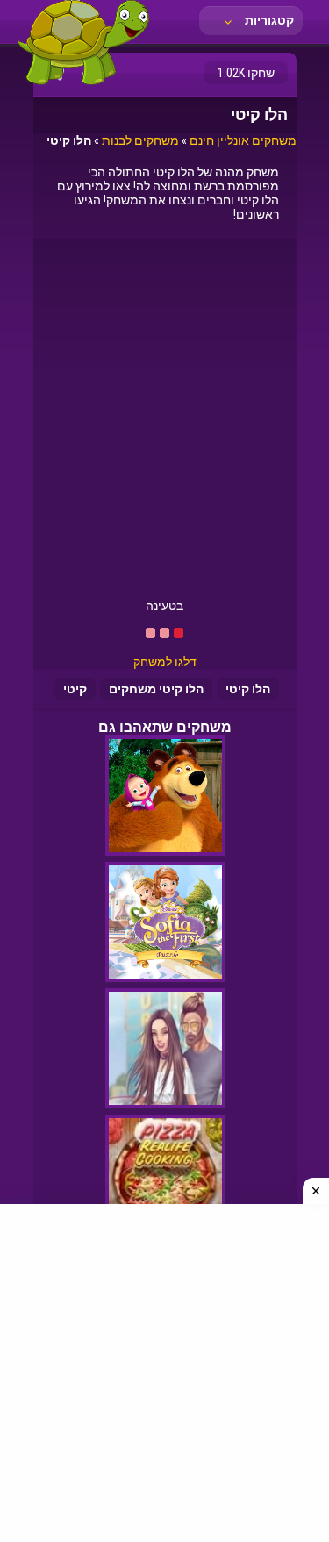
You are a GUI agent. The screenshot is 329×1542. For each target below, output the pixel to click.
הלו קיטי (247, 689)
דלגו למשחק (165, 662)
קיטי (75, 689)
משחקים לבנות (140, 140)
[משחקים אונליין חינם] (83, 83)
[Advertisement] (164, 425)
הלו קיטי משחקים (156, 689)
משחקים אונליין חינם (243, 140)
